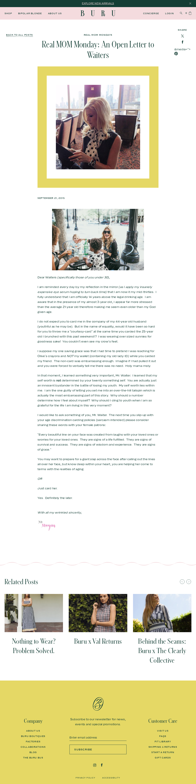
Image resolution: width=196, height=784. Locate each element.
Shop (8, 13)
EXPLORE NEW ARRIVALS (98, 3)
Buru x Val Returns (98, 641)
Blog (33, 752)
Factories (33, 741)
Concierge (151, 13)
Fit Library (163, 741)
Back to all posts (19, 35)
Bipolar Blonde (30, 13)
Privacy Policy (85, 778)
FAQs (162, 736)
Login (169, 13)
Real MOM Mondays (98, 35)
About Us (55, 13)
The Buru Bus (33, 757)
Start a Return (162, 752)
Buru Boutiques (33, 736)
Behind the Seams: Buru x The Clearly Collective (162, 651)
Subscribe (83, 749)
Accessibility (111, 778)
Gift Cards (163, 757)
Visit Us (162, 730)
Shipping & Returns (163, 747)
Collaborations (33, 747)
